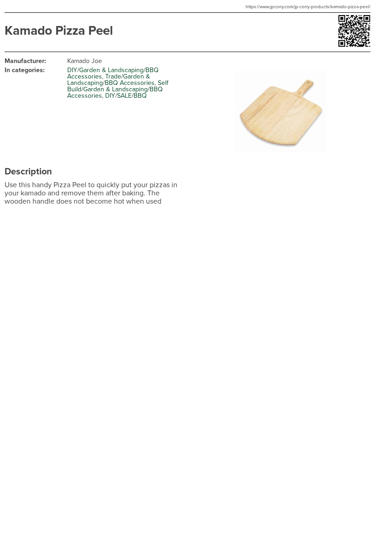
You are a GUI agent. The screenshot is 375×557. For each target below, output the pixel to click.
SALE (124, 96)
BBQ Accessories (130, 83)
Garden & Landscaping (111, 70)
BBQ (140, 96)
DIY (72, 70)
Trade (113, 76)
